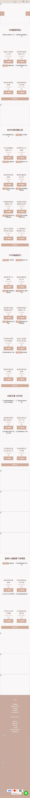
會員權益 (15, 704)
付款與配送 (15, 708)
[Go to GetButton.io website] (26, 796)
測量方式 (15, 721)
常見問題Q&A (15, 712)
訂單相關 (15, 710)
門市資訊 (15, 725)
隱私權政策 (15, 731)
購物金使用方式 (15, 706)
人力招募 (15, 727)
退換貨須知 (15, 723)
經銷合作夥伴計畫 (15, 729)
